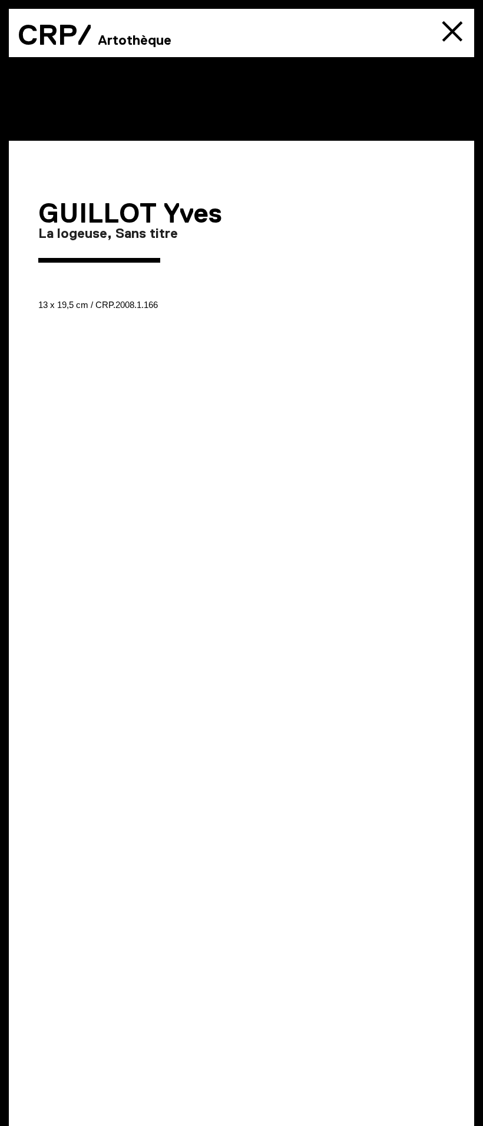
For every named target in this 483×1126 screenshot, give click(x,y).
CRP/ (55, 35)
